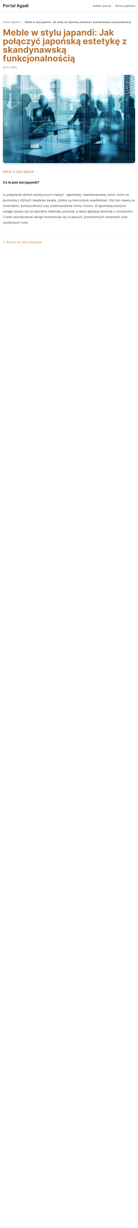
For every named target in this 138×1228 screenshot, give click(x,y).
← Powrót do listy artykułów (22, 242)
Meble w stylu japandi (18, 171)
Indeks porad (102, 6)
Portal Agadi (16, 5)
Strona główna (125, 6)
